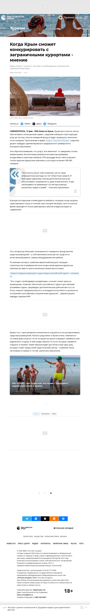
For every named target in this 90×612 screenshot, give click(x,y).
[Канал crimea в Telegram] (26, 518)
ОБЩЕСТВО (38, 536)
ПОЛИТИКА (28, 536)
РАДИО (35, 544)
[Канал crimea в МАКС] (63, 518)
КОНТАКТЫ (46, 544)
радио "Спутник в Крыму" (58, 140)
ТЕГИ (81, 544)
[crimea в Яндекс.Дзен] (45, 518)
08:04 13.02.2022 (15, 72)
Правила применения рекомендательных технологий (39, 565)
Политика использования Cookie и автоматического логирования (44, 560)
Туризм (36, 414)
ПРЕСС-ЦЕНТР (24, 544)
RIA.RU (74, 544)
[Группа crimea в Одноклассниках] (54, 518)
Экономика (45, 414)
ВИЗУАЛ (63, 536)
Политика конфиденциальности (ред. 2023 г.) (35, 563)
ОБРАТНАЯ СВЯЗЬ (60, 544)
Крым (54, 414)
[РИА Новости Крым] (12, 17)
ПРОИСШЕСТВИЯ (52, 536)
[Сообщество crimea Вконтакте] (35, 518)
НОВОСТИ (11, 544)
